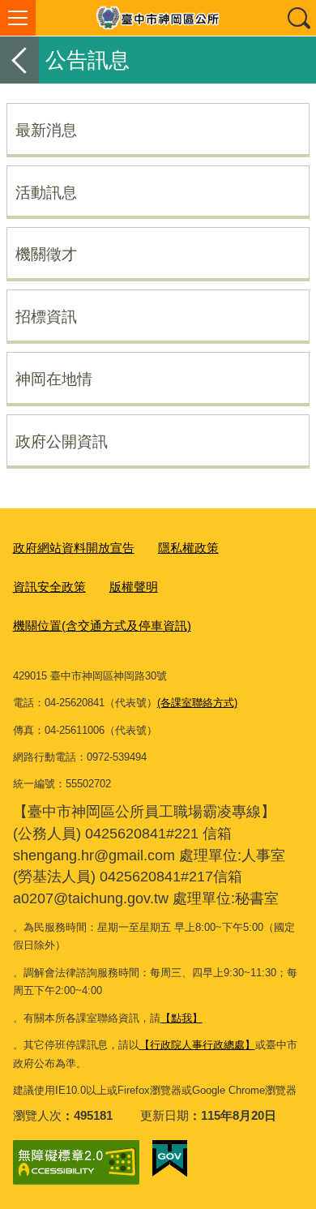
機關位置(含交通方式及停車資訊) (102, 625)
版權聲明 (133, 587)
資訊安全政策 (49, 587)
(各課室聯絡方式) (197, 703)
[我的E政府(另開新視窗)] (169, 1158)
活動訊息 (46, 192)
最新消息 (46, 130)
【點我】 (181, 1018)
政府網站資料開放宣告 (74, 548)
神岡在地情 (53, 379)
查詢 (298, 18)
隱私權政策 (188, 548)
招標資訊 (46, 316)
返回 (19, 60)
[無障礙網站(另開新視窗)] (76, 1162)
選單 (18, 18)
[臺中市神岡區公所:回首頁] (158, 17)
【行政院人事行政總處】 (197, 1045)
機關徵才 (46, 254)
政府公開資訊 (61, 441)
